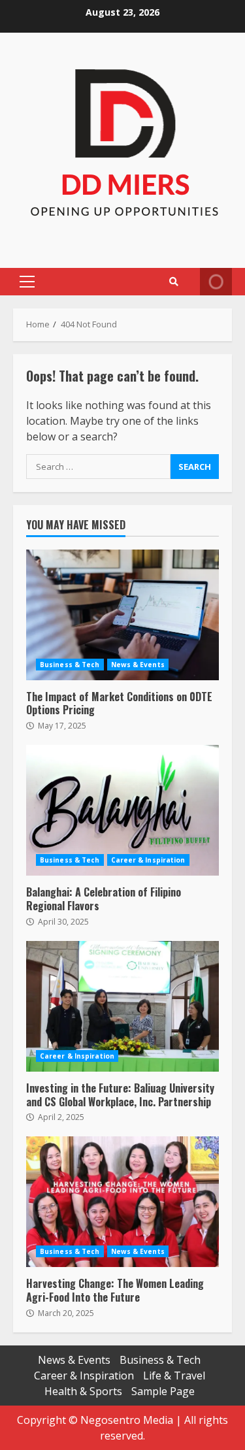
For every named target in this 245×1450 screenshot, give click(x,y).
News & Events (138, 664)
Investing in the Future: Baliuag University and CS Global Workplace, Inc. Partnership (122, 1006)
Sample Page (163, 1391)
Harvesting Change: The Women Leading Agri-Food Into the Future (122, 1201)
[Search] (173, 281)
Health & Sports (83, 1391)
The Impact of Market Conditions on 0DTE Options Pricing (122, 615)
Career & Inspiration (148, 860)
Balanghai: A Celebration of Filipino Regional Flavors (122, 810)
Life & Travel (174, 1375)
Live (216, 281)
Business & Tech (70, 664)
